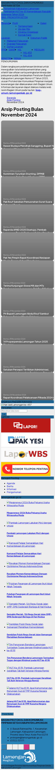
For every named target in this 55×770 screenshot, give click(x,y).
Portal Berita (7, 714)
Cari (4, 414)
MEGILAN (39, 49)
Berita (10, 486)
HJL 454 (27, 55)
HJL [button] (19, 49)
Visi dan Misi (24, 29)
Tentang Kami (25, 26)
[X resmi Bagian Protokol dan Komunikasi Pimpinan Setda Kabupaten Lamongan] (21, 748)
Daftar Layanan (15, 46)
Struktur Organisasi (28, 31)
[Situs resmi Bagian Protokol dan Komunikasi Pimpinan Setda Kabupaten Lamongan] (4, 748)
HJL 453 (27, 52)
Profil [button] (15, 23)
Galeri (43, 23)
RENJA (17, 58)
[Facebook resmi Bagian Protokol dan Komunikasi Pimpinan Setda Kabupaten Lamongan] (15, 748)
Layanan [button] (5, 37)
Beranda (5, 23)
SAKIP (12, 49)
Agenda (11, 483)
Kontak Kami (24, 34)
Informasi (11, 489)
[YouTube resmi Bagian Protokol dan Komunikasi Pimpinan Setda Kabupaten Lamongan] (32, 748)
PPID (3, 49)
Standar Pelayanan (17, 43)
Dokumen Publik (38, 37)
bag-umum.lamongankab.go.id (21, 91)
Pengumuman (14, 492)
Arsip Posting (13, 100)
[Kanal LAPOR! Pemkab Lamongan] (9, 748)
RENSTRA (6, 58)
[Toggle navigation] (2, 21)
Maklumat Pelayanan (17, 40)
